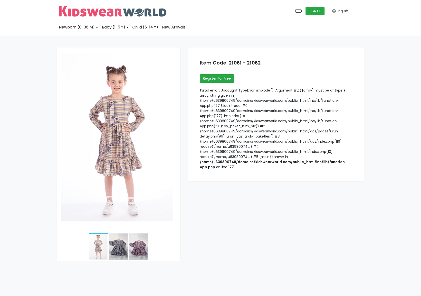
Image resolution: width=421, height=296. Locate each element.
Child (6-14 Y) (145, 27)
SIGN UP (315, 11)
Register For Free (217, 78)
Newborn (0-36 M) (77, 27)
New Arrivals (174, 27)
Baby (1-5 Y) (113, 27)
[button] (176, 52)
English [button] (342, 11)
